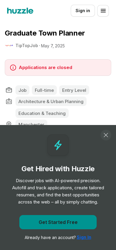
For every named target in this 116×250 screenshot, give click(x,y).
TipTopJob (26, 45)
